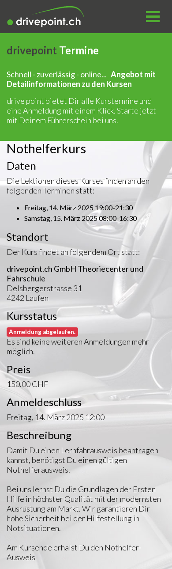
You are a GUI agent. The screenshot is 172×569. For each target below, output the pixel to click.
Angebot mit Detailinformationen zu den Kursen (81, 79)
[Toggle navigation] (153, 16)
